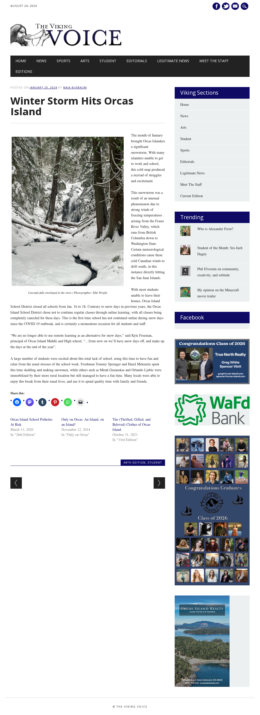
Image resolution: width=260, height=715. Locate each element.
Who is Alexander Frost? (215, 228)
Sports (63, 60)
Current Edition (191, 195)
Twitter (226, 6)
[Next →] (159, 483)
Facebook (216, 6)
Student (108, 60)
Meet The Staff (214, 60)
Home (20, 60)
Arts (84, 60)
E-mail (236, 6)
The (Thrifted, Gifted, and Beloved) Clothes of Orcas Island (131, 424)
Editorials (136, 60)
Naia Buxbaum (75, 87)
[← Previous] (16, 483)
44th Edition (134, 462)
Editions (23, 71)
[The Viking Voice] (66, 44)
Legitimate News (173, 60)
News (41, 60)
